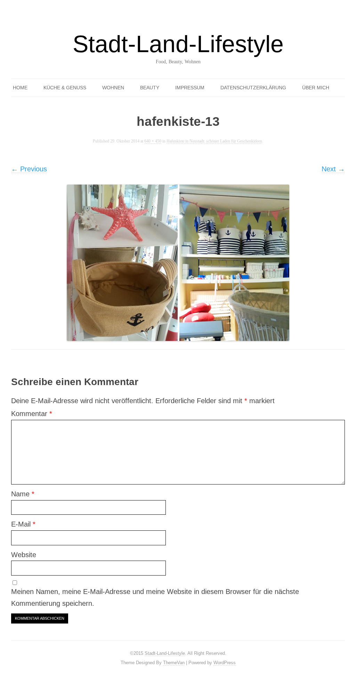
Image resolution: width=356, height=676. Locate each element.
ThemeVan (174, 662)
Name (22, 494)
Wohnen (113, 87)
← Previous (29, 169)
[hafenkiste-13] (178, 263)
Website (23, 555)
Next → (333, 169)
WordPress (224, 662)
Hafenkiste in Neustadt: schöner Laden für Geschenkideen (214, 141)
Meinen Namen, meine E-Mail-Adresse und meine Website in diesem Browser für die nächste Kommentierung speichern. (155, 597)
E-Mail (23, 524)
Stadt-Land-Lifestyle (178, 44)
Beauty (149, 87)
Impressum (189, 87)
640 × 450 (152, 141)
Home (20, 87)
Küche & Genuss (64, 87)
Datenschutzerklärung (253, 87)
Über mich (315, 87)
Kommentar (31, 413)
